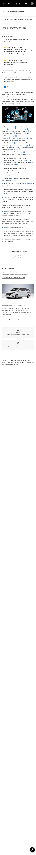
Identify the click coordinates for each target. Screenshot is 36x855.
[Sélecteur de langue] (9, 3)
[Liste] (26, 3)
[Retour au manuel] (4, 11)
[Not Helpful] (19, 256)
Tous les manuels (7, 19)
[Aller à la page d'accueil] (18, 4)
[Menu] (3, 3)
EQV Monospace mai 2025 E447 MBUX (19, 19)
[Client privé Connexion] (32, 3)
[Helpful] (14, 256)
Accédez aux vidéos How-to (18, 320)
